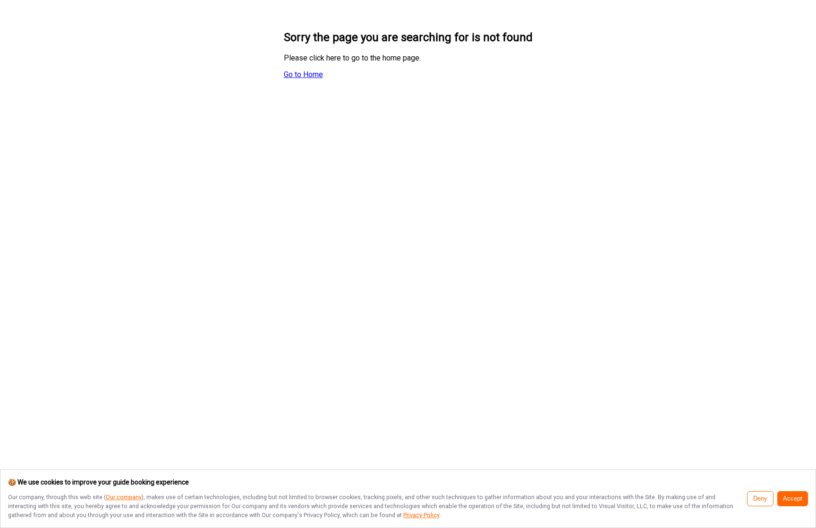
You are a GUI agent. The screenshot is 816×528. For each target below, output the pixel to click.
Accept (792, 498)
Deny (760, 498)
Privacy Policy (421, 515)
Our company (124, 497)
